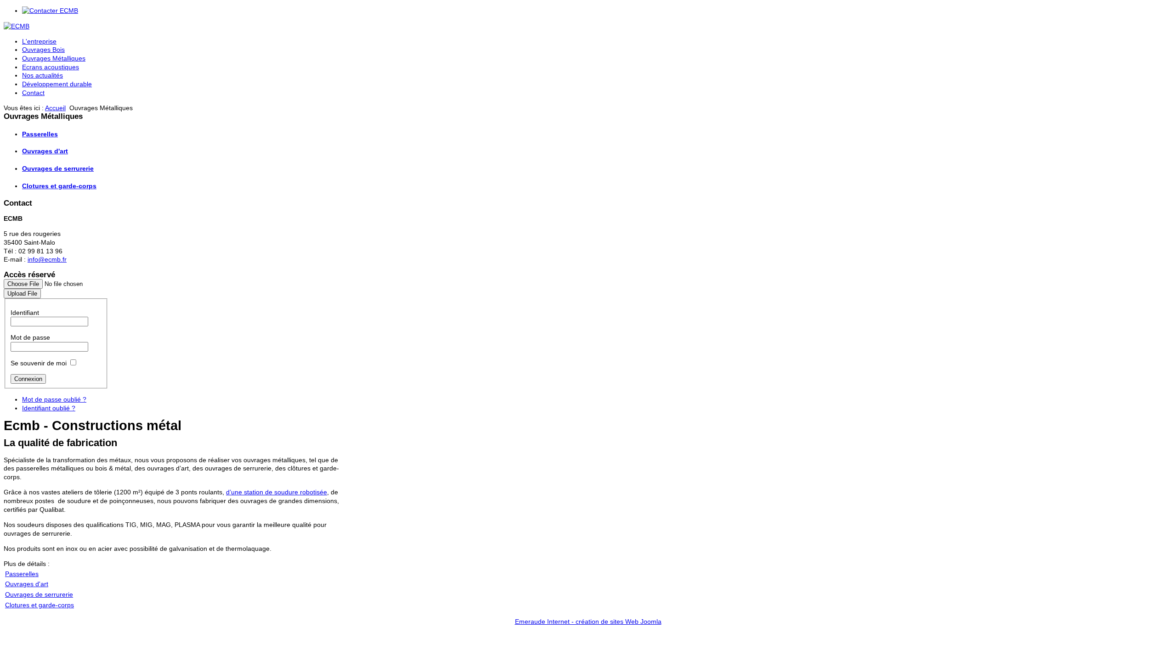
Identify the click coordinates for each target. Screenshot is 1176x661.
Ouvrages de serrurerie (58, 168)
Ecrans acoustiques (50, 67)
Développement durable (57, 84)
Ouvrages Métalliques (53, 58)
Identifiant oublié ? (48, 408)
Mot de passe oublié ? (54, 399)
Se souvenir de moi (39, 363)
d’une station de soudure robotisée (276, 492)
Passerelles (40, 134)
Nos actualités (42, 75)
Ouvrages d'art (45, 151)
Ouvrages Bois (43, 49)
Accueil (55, 108)
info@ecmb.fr (47, 259)
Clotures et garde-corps (59, 186)
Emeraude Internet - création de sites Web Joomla (588, 621)
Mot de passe (30, 337)
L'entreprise (39, 41)
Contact (33, 92)
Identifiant (25, 312)
